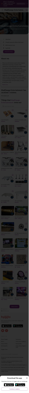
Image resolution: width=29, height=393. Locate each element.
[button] (27, 378)
